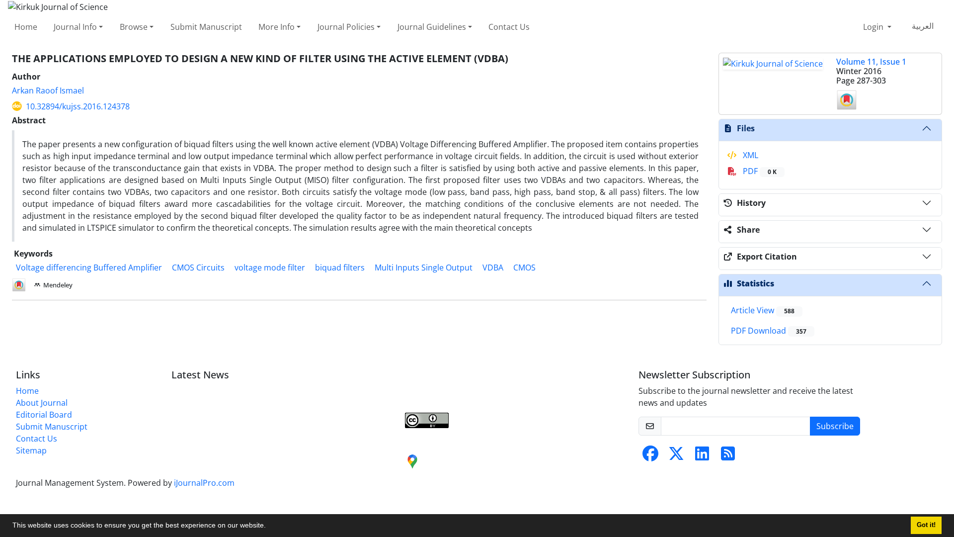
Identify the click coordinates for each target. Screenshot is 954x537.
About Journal (42, 402)
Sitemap (31, 450)
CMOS (524, 267)
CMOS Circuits (198, 267)
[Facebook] (650, 456)
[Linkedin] (702, 456)
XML (749, 155)
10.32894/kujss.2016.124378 (78, 106)
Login (874, 26)
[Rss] (728, 456)
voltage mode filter (270, 267)
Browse (134, 26)
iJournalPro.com (204, 482)
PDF (759, 171)
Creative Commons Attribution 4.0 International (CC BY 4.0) (491, 399)
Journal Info (75, 26)
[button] (269, 526)
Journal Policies (346, 26)
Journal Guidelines (432, 26)
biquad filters (340, 267)
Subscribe (835, 426)
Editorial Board (44, 414)
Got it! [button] (926, 525)
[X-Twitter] (676, 456)
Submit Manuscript (206, 26)
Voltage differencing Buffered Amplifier (89, 267)
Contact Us (509, 26)
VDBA (492, 267)
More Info (276, 26)
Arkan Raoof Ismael (48, 90)
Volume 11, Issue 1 (871, 61)
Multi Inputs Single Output (424, 267)
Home (25, 26)
